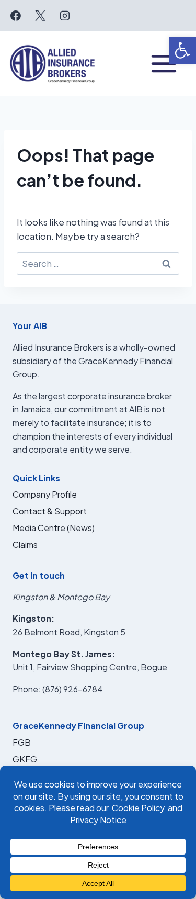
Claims (25, 544)
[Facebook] (15, 15)
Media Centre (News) (54, 527)
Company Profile (45, 494)
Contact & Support (50, 510)
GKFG (25, 759)
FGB (22, 742)
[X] (40, 15)
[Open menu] (164, 64)
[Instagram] (64, 15)
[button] (182, 50)
